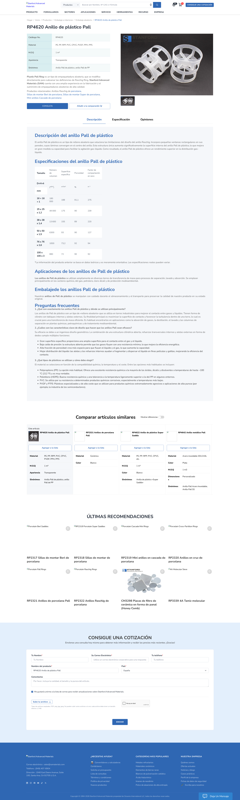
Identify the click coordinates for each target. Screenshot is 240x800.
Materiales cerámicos (145, 766)
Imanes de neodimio (144, 781)
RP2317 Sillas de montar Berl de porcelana (48, 559)
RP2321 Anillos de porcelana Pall (48, 601)
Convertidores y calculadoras (107, 762)
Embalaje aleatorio (84, 20)
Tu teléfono (157, 655)
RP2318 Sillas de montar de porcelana (92, 559)
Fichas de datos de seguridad (193, 781)
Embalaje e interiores (63, 20)
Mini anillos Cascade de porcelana (44, 97)
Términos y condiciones (101, 777)
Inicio (37, 20)
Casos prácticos (188, 773)
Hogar (30, 20)
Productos (47, 20)
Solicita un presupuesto (101, 770)
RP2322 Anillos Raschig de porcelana (91, 602)
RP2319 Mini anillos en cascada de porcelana (143, 559)
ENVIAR (120, 722)
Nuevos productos (99, 785)
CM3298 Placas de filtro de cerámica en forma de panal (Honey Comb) (139, 604)
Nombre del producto (41, 666)
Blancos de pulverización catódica (150, 773)
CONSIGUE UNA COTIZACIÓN (199, 5)
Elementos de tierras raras (147, 770)
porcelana (76, 91)
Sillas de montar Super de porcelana (81, 94)
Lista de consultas (98, 773)
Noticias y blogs (188, 770)
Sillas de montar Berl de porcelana (44, 94)
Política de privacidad (100, 781)
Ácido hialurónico (143, 777)
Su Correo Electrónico (101, 655)
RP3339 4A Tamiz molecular (186, 601)
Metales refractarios (144, 762)
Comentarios (37, 677)
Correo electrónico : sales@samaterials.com (45, 764)
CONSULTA (47, 106)
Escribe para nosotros (194, 785)
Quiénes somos (187, 762)
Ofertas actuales (188, 766)
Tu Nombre (36, 655)
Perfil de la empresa (189, 777)
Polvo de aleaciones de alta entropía (151, 785)
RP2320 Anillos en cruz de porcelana (185, 559)
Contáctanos (96, 766)
